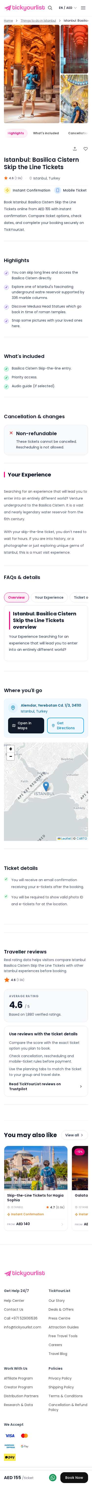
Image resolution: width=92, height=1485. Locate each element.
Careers (55, 1344)
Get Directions (66, 725)
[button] (46, 787)
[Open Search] (50, 8)
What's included (46, 133)
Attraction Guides (64, 1327)
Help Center (14, 1300)
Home (8, 21)
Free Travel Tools (63, 1336)
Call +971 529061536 (21, 1318)
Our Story (57, 1300)
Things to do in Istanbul (38, 21)
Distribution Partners (21, 1396)
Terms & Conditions (66, 1396)
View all (72, 1135)
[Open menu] (83, 8)
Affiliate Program (18, 1378)
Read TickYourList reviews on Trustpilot (35, 1086)
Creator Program (18, 1387)
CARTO (82, 838)
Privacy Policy (60, 1378)
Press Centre (59, 1318)
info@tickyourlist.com (22, 1327)
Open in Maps (24, 725)
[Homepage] (25, 8)
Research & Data (18, 1404)
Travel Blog (58, 1353)
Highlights (16, 133)
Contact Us (13, 1309)
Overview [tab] (16, 597)
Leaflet (66, 838)
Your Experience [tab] (49, 597)
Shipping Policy (61, 1387)
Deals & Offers (61, 1309)
